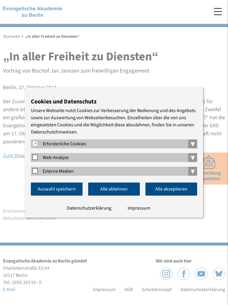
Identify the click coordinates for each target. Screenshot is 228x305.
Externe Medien (58, 171)
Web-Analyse (56, 157)
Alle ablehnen (114, 189)
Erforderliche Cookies (64, 144)
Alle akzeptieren (171, 189)
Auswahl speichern (57, 189)
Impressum (139, 208)
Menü (218, 11)
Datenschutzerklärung (89, 208)
